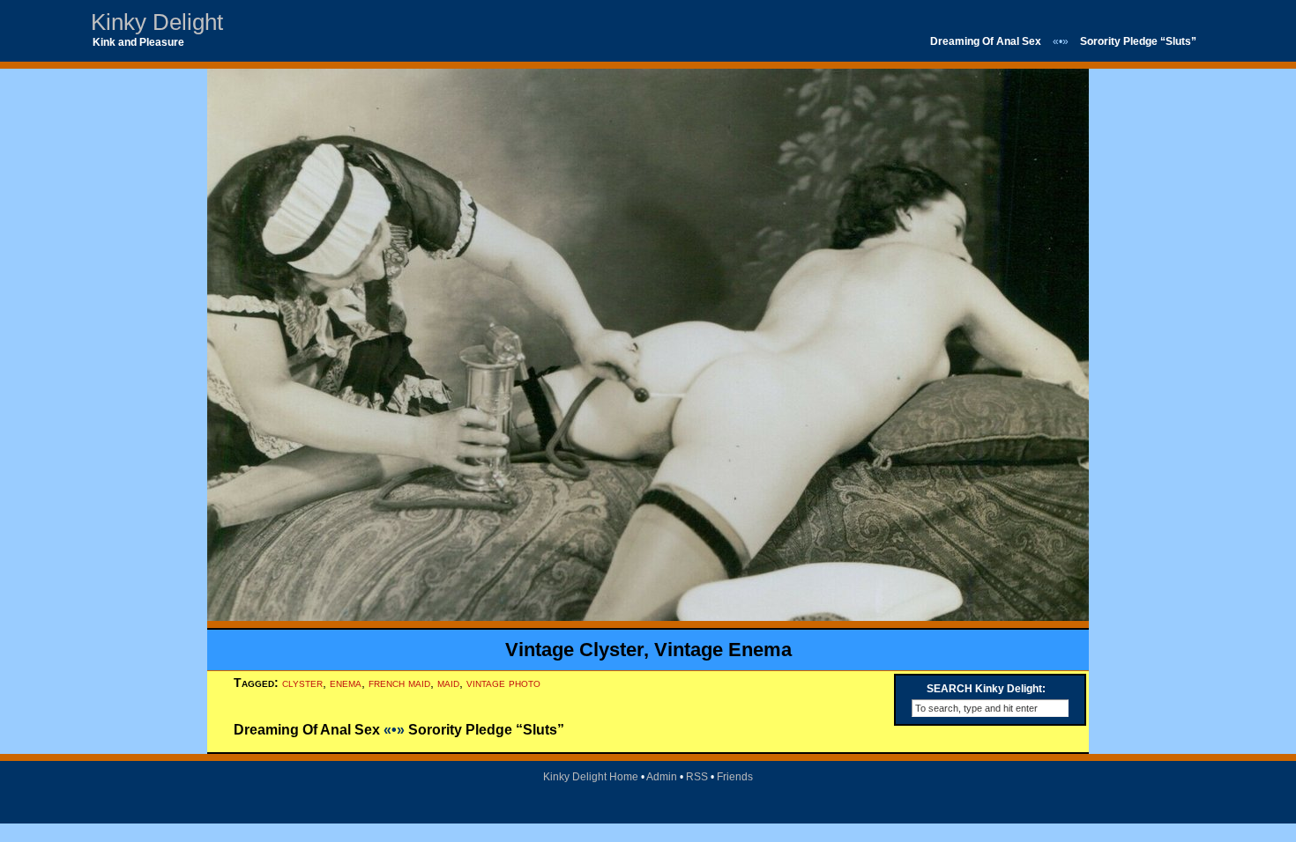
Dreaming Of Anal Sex (985, 41)
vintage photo (503, 683)
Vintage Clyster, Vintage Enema (648, 650)
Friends (735, 777)
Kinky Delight (157, 22)
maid (448, 683)
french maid (399, 683)
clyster (302, 683)
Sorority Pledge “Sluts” (1138, 41)
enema (345, 683)
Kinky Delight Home (590, 777)
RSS (697, 777)
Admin (661, 777)
